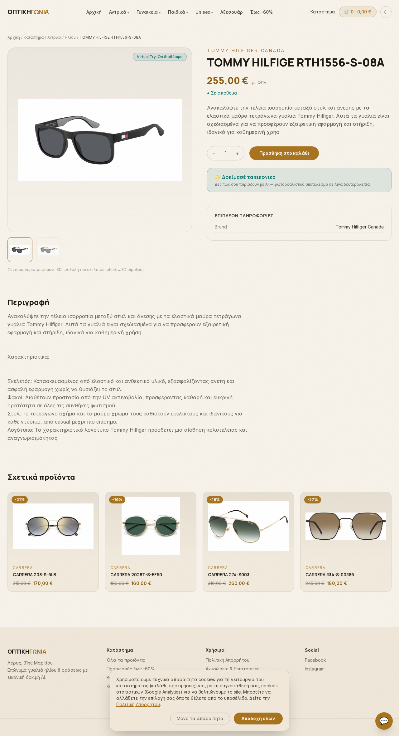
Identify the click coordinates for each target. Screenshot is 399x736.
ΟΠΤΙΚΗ (28, 11)
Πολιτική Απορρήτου (227, 660)
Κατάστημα (322, 11)
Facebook (315, 660)
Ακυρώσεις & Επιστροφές (233, 668)
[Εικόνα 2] (48, 249)
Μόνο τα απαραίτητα (200, 718)
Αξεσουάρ (231, 12)
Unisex (204, 12)
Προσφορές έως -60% (131, 668)
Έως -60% (261, 12)
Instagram (314, 668)
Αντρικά (119, 12)
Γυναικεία (149, 12)
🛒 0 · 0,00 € (357, 11)
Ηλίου (70, 37)
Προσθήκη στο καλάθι (284, 153)
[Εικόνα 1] (19, 249)
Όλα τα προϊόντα (126, 660)
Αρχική (94, 12)
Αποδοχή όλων (258, 718)
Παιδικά (178, 12)
